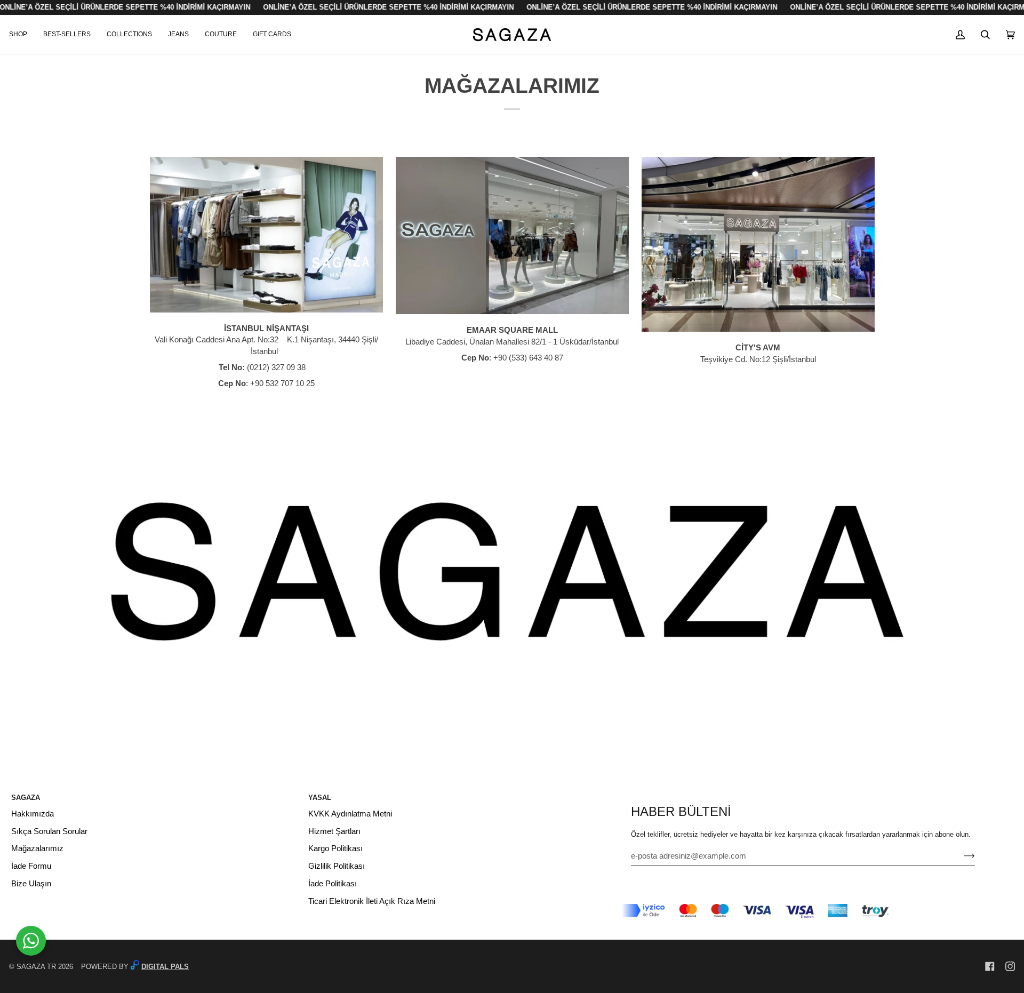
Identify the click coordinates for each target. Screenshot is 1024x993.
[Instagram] (1010, 966)
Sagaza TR (36, 967)
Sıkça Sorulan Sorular (49, 831)
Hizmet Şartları (334, 831)
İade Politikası (332, 883)
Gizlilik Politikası (336, 866)
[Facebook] (990, 966)
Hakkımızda (32, 814)
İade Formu (31, 866)
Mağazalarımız (37, 848)
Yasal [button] (319, 798)
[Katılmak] (961, 855)
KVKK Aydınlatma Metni (350, 814)
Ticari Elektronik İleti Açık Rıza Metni (371, 901)
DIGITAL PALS (165, 967)
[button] (22, 34)
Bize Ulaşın (31, 883)
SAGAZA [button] (25, 798)
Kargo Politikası (335, 848)
